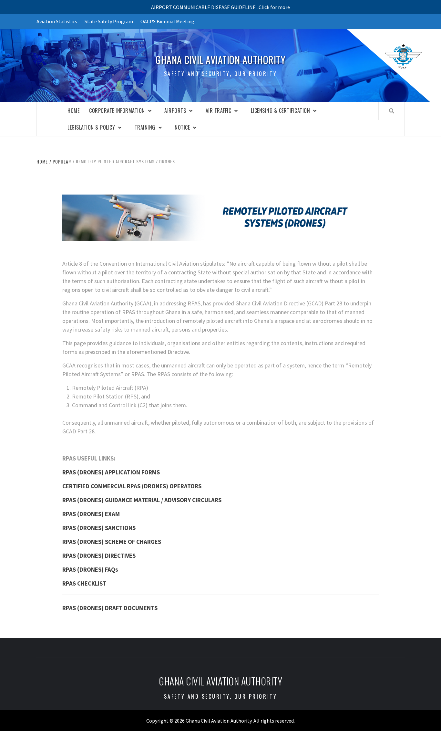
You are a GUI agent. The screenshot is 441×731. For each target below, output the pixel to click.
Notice (182, 127)
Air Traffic (218, 110)
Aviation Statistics (56, 21)
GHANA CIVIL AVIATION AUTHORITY (220, 60)
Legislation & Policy (91, 127)
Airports (175, 110)
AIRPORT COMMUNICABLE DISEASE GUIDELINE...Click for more (220, 7)
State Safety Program (109, 21)
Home (73, 110)
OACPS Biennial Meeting (167, 21)
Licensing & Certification (280, 110)
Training (145, 127)
